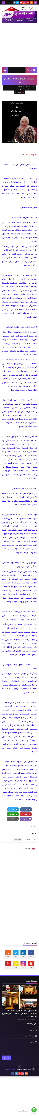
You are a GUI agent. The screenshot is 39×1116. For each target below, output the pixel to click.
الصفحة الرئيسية (29, 89)
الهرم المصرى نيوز (9, 1069)
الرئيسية (30, 69)
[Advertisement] (19, 45)
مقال (21, 89)
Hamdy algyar (31, 1019)
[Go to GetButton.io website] (34, 1114)
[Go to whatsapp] (34, 1109)
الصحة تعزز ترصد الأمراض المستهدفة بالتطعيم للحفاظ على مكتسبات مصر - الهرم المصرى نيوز (19, 1013)
